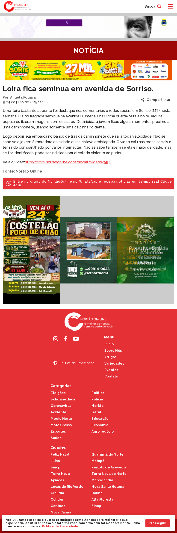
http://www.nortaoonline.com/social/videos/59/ (68, 162)
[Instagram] (55, 339)
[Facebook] (66, 339)
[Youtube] (76, 339)
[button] (152, 6)
